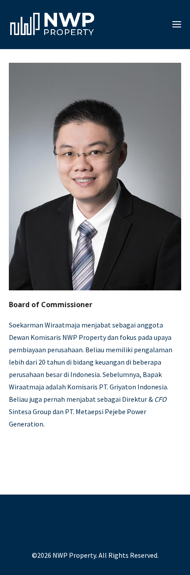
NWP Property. (75, 555)
